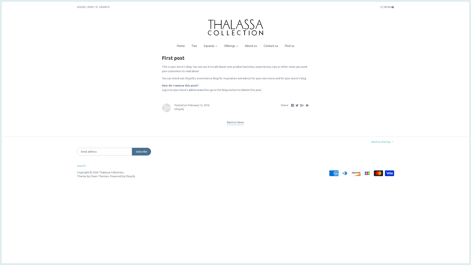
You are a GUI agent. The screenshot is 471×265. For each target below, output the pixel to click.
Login (81, 6)
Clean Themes (99, 176)
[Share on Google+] (302, 104)
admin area (196, 89)
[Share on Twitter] (297, 104)
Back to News (235, 122)
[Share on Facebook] (292, 104)
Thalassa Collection (111, 172)
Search (81, 165)
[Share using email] (307, 104)
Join (90, 6)
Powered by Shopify (122, 176)
